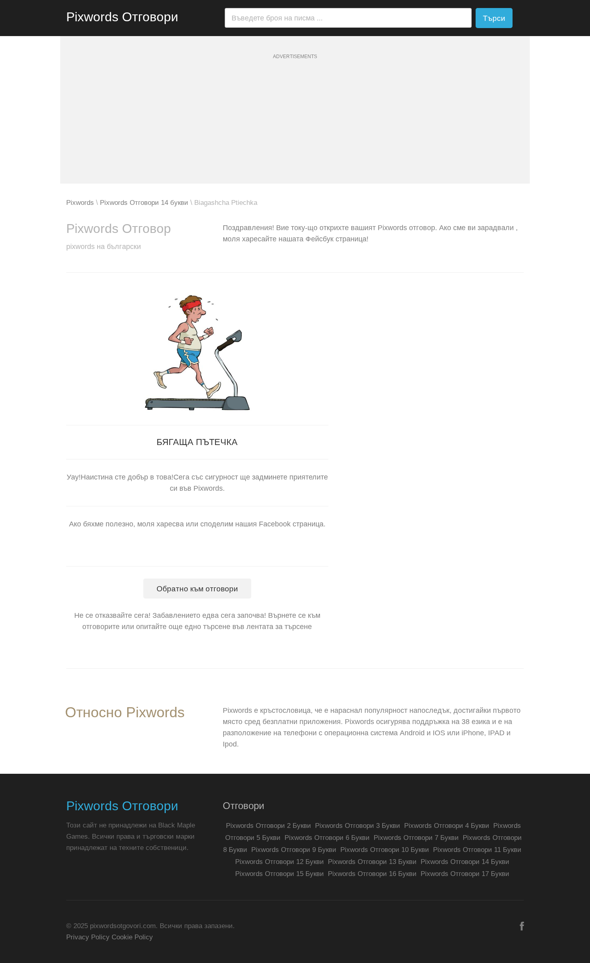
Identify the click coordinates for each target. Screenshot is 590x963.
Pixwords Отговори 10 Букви (384, 850)
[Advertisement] (295, 127)
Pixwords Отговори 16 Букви (372, 874)
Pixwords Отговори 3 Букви (357, 825)
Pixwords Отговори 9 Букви (293, 850)
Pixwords (80, 202)
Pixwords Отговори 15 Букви (279, 874)
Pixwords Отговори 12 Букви (279, 862)
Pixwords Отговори (122, 17)
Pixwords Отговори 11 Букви (477, 850)
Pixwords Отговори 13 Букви (372, 862)
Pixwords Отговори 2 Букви (268, 825)
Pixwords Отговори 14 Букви (465, 862)
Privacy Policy (88, 937)
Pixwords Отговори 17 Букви (465, 874)
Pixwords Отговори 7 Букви (416, 838)
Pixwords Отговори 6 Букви (327, 838)
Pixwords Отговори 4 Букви (446, 825)
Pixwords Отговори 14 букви (144, 202)
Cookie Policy (132, 937)
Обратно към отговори (197, 589)
